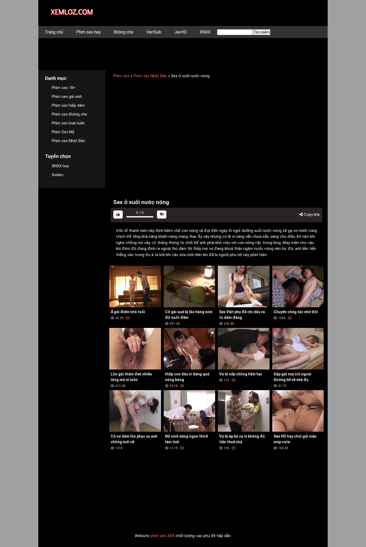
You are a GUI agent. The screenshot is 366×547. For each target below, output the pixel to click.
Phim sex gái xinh (67, 96)
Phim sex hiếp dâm (68, 105)
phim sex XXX (162, 535)
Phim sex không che (69, 114)
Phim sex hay (88, 32)
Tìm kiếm (261, 32)
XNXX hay (60, 166)
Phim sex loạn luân (68, 123)
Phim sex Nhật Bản (150, 75)
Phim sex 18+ (64, 87)
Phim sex (121, 75)
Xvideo (58, 174)
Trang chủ (54, 32)
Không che (123, 32)
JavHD (180, 32)
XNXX (205, 32)
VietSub (153, 32)
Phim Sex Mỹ (63, 132)
